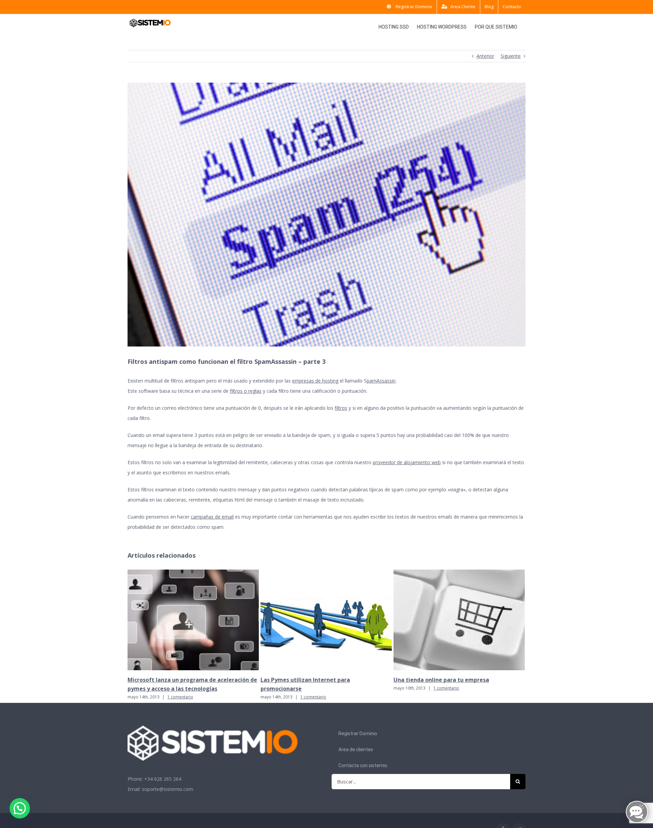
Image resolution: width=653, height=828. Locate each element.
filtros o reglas (246, 391)
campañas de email (212, 516)
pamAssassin (381, 380)
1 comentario (180, 697)
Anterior (485, 56)
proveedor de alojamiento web (407, 462)
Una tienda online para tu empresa (308, 679)
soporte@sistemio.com (167, 789)
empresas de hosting (315, 380)
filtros (341, 408)
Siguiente (511, 56)
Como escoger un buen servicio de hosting (451, 679)
